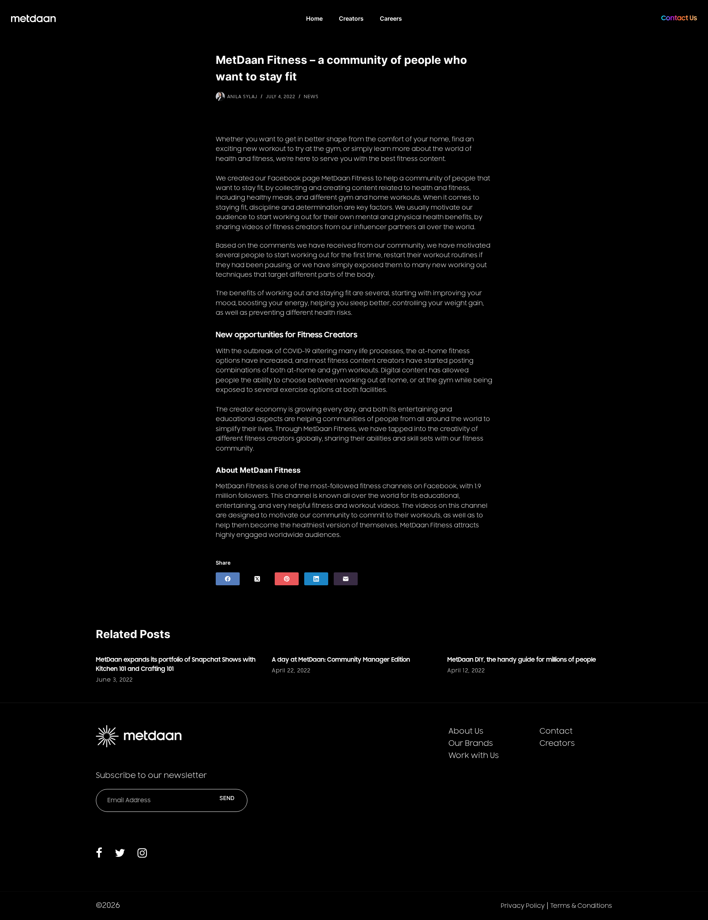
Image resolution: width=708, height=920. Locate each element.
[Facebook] (228, 578)
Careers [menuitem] (391, 18)
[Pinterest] (287, 578)
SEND (227, 798)
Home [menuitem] (314, 18)
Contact (556, 731)
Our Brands (470, 743)
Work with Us (473, 755)
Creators (557, 743)
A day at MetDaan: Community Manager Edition (341, 660)
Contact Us (679, 18)
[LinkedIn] (316, 578)
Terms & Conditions (581, 906)
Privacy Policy (523, 906)
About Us (465, 731)
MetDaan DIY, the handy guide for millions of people (521, 660)
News (311, 96)
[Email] (346, 578)
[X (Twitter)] (257, 578)
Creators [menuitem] (351, 18)
